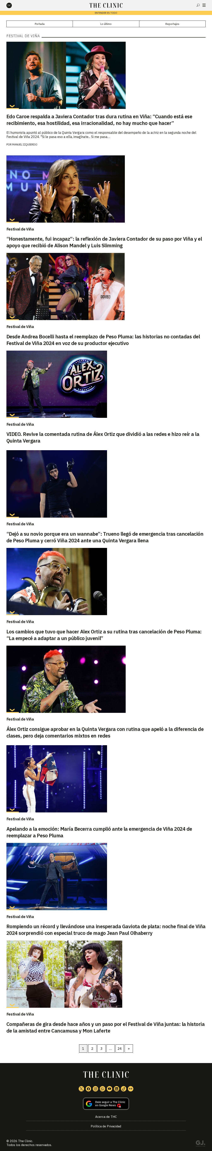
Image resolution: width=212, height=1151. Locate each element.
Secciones (204, 5)
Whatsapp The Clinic (102, 1088)
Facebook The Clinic (88, 1088)
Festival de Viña (20, 229)
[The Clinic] (12, 5)
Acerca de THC (106, 1117)
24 (120, 1048)
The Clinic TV (109, 1088)
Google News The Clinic (130, 1088)
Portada (40, 24)
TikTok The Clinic (123, 1088)
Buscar (198, 5)
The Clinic (25, 1141)
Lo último (106, 24)
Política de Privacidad (106, 1126)
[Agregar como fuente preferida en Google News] (106, 1104)
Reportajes (172, 24)
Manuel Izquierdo (24, 144)
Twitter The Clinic (81, 1088)
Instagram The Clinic (95, 1088)
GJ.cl (200, 1144)
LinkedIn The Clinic (116, 1088)
